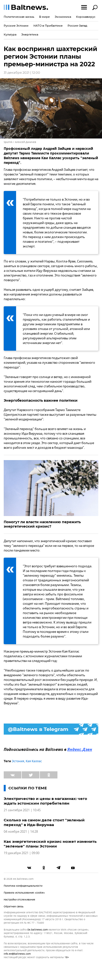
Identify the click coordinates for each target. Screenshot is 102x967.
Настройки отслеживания (19, 899)
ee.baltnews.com (37, 930)
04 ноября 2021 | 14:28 (21, 831)
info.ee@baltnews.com (17, 954)
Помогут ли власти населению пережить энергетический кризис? (42, 524)
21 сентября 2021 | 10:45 (22, 810)
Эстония (18, 761)
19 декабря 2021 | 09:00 (21, 853)
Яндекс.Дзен (79, 750)
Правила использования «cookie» (24, 893)
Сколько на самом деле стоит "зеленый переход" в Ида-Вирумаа (44, 822)
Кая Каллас (34, 761)
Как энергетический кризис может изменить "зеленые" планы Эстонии (50, 843)
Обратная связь (14, 906)
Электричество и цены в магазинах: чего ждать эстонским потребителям (45, 801)
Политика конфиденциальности (23, 886)
